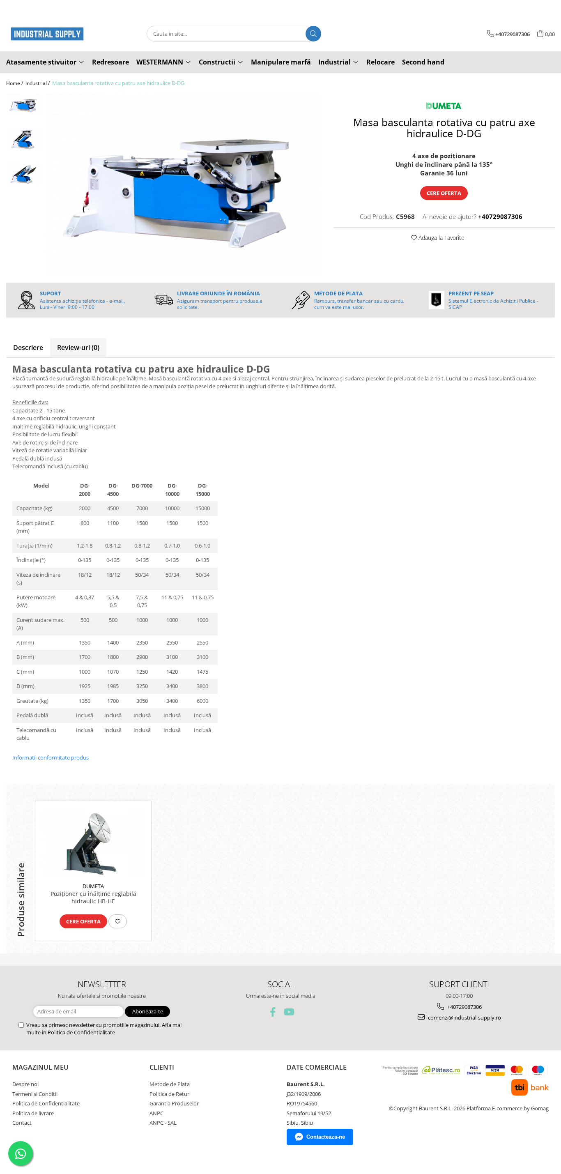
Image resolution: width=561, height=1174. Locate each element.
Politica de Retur (169, 1094)
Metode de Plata (169, 1084)
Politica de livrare (33, 1113)
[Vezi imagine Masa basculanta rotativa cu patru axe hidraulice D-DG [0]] (24, 104)
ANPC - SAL (163, 1122)
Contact (22, 1122)
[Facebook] (273, 1012)
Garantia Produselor (174, 1103)
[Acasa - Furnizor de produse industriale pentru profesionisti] (47, 34)
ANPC (156, 1113)
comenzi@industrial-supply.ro (464, 1017)
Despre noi (25, 1084)
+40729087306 (464, 1007)
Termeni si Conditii (34, 1094)
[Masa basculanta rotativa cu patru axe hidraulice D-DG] (183, 184)
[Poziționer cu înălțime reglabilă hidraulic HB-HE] (93, 843)
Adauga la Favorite (440, 238)
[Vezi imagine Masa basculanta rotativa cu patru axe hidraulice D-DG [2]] (24, 174)
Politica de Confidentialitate (81, 1032)
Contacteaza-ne (325, 1137)
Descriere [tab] (28, 347)
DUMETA (93, 886)
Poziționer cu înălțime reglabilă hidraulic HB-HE (93, 897)
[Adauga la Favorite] (117, 921)
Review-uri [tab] (78, 347)
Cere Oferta (444, 193)
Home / (15, 83)
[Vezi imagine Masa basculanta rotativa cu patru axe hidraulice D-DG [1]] (24, 139)
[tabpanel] (183, 184)
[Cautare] (313, 33)
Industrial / (38, 83)
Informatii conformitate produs (50, 757)
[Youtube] (288, 1012)
